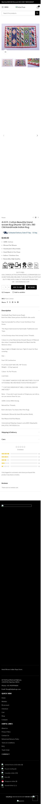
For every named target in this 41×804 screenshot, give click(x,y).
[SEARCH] (37, 13)
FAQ (3, 746)
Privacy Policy (6, 732)
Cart (3, 712)
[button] (4, 37)
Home (3, 217)
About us (5, 728)
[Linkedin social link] (15, 302)
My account (5, 705)
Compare (5, 720)
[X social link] (10, 302)
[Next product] (38, 217)
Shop (3, 716)
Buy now (31, 287)
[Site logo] (20, 7)
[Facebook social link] (7, 302)
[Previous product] (33, 217)
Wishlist (4, 701)
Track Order (6, 750)
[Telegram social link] (18, 302)
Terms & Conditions (8, 743)
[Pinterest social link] (12, 302)
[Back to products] (35, 217)
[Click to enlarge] (5, 52)
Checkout (5, 709)
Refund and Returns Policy (10, 739)
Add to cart (18, 287)
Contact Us (5, 735)
